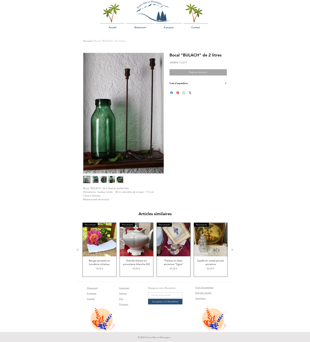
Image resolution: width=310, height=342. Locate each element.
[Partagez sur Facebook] (172, 93)
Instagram (124, 288)
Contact (91, 298)
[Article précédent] (78, 250)
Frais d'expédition (204, 287)
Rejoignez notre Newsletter (162, 288)
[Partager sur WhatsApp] (184, 93)
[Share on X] (190, 93)
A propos (91, 293)
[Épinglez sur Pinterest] (178, 93)
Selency (123, 293)
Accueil (87, 40)
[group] (155, 249)
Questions (200, 298)
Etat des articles (203, 292)
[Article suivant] (232, 250)
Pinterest (123, 304)
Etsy (121, 298)
